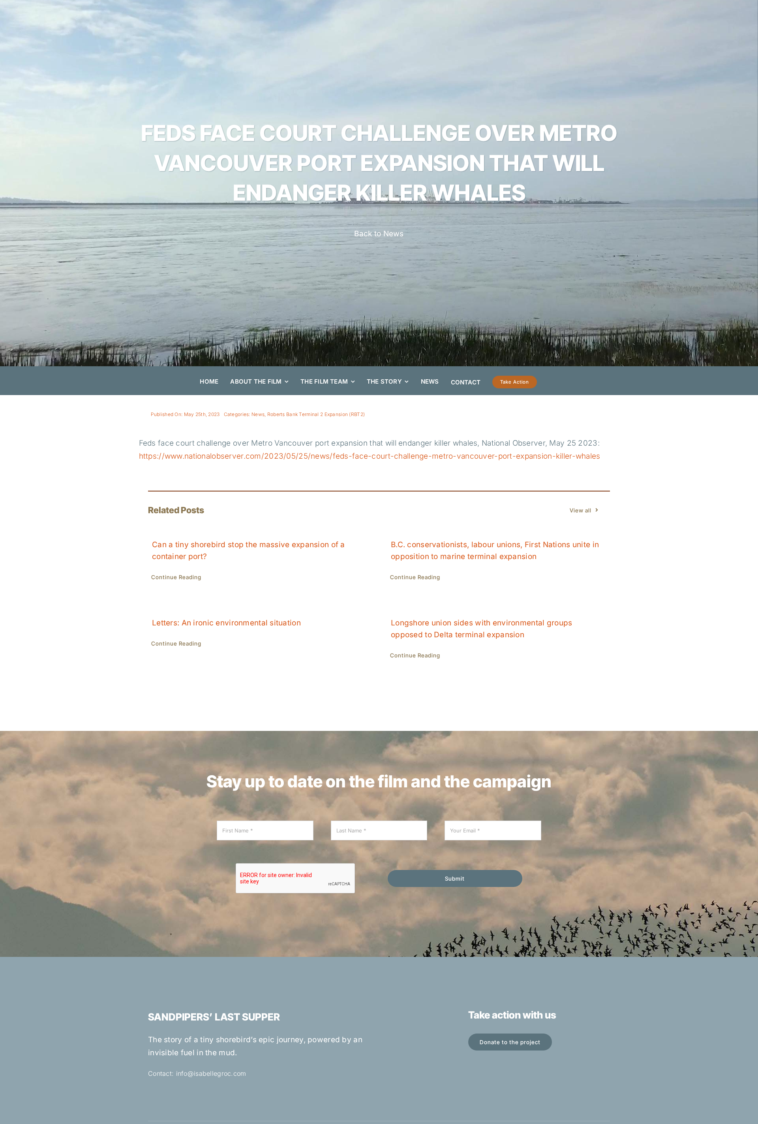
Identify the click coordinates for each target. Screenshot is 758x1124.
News (258, 414)
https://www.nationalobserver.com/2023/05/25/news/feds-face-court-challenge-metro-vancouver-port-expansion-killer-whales (369, 456)
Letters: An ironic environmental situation (226, 622)
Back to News (378, 233)
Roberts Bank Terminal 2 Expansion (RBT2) (316, 414)
